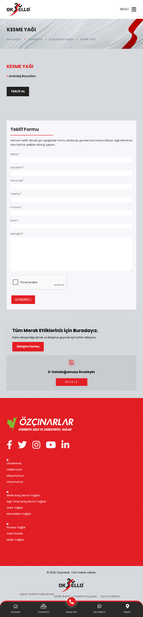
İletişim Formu (28, 346)
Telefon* (16, 194)
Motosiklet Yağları (19, 514)
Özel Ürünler (15, 533)
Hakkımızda (14, 469)
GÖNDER (21, 299)
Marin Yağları (15, 540)
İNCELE (71, 382)
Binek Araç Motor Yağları (23, 495)
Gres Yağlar (15, 508)
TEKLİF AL (18, 91)
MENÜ (124, 9)
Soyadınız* (17, 167)
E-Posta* (16, 207)
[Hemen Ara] (71, 603)
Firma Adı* (17, 181)
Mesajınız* (16, 234)
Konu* (14, 220)
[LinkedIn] (65, 445)
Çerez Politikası (110, 596)
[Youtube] (51, 445)
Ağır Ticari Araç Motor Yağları (26, 501)
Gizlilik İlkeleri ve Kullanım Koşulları (75, 596)
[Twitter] (22, 445)
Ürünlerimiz (35, 39)
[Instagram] (36, 445)
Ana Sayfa (14, 39)
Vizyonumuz (15, 482)
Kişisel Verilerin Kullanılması (37, 594)
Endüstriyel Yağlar (61, 39)
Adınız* (14, 154)
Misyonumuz (15, 476)
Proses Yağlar (16, 527)
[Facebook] (9, 445)
